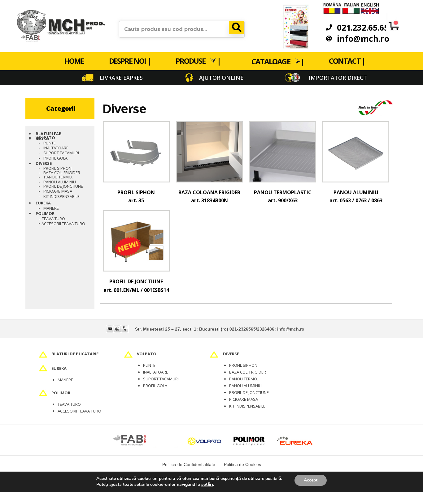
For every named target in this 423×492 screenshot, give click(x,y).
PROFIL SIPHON (57, 168)
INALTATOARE (155, 372)
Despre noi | (130, 61)
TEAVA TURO (53, 218)
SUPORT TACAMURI (161, 379)
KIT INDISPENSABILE (247, 406)
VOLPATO (45, 137)
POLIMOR (45, 213)
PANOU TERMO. (58, 177)
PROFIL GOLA (55, 158)
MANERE (65, 380)
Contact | (347, 61)
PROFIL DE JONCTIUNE (63, 186)
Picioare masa (57, 191)
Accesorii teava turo (63, 223)
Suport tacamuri (61, 153)
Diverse (44, 163)
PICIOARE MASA (243, 399)
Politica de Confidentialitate (188, 464)
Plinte (49, 143)
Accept (310, 480)
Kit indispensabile (61, 196)
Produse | (198, 61)
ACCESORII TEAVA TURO (79, 411)
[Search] (236, 27)
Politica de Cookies (242, 464)
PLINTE (149, 365)
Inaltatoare (55, 148)
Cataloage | (277, 61)
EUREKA (43, 203)
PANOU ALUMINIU (59, 182)
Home (74, 61)
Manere (51, 208)
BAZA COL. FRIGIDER (61, 172)
